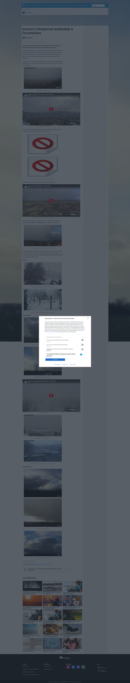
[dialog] (65, 341)
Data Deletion (57, 364)
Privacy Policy (73, 364)
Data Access (65, 364)
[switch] (82, 340)
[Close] (88, 318)
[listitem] (65, 337)
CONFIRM (55, 359)
